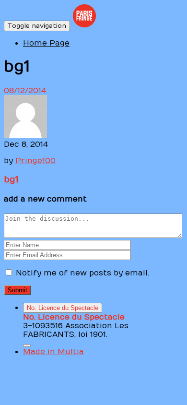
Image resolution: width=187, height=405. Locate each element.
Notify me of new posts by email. (82, 273)
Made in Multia (53, 351)
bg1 (11, 179)
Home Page (46, 43)
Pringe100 (35, 160)
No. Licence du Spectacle (62, 307)
